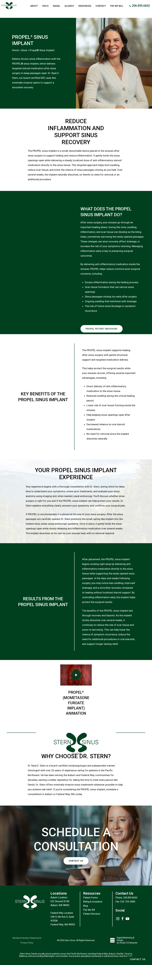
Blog (85, 905)
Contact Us (137, 959)
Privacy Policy (26, 943)
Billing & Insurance (92, 901)
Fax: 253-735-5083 (125, 901)
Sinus (24, 50)
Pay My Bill (89, 909)
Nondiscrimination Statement (26, 938)
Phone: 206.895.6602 (126, 897)
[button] (101, 329)
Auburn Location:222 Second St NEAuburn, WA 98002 (59, 901)
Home (15, 50)
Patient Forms (90, 897)
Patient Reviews (91, 913)
